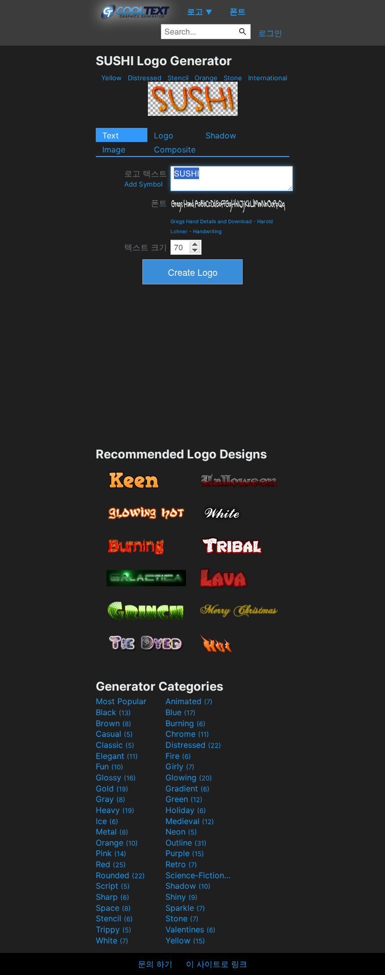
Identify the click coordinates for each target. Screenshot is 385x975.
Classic (115, 745)
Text (110, 135)
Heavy (115, 810)
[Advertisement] (48, 203)
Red (111, 864)
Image (113, 149)
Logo (163, 135)
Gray (110, 799)
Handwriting (207, 231)
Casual (114, 734)
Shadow (221, 135)
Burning (185, 723)
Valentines (190, 929)
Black (113, 712)
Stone (233, 78)
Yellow (111, 78)
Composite (175, 149)
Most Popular (121, 701)
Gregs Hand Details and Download (211, 221)
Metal (112, 832)
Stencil (177, 78)
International (267, 78)
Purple (184, 853)
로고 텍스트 (145, 178)
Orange (206, 78)
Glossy (116, 777)
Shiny (181, 897)
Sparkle (185, 908)
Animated (189, 701)
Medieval (189, 821)
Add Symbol (143, 184)
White (112, 940)
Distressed (144, 78)
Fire (178, 756)
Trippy (113, 929)
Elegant (117, 756)
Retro (181, 864)
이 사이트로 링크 (216, 964)
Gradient (187, 788)
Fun (109, 766)
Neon (181, 832)
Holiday (185, 810)
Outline (186, 843)
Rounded (120, 875)
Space (113, 908)
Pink (111, 853)
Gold (112, 788)
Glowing (188, 777)
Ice (107, 821)
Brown (113, 723)
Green (184, 799)
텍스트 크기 (145, 247)
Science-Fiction (199, 875)
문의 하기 (155, 964)
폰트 (159, 203)
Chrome (187, 734)
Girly (180, 766)
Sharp (112, 897)
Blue (180, 712)
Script (113, 886)
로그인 (270, 33)
